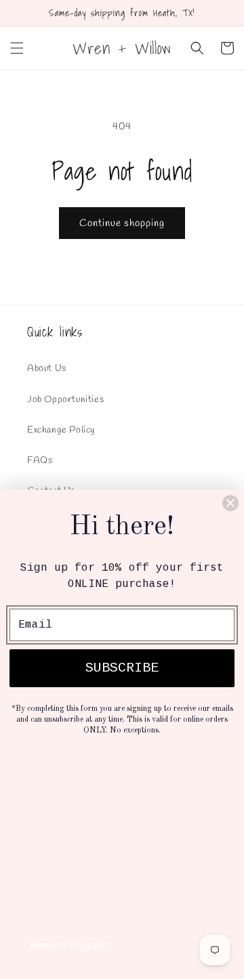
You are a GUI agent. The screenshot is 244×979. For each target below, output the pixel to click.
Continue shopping (122, 223)
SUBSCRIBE (122, 668)
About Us (46, 368)
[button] (17, 48)
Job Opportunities (65, 399)
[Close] (230, 503)
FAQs (39, 460)
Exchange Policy (61, 430)
